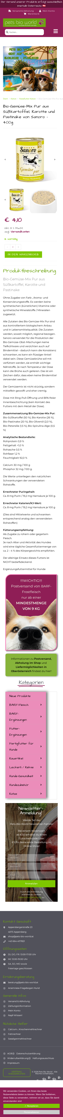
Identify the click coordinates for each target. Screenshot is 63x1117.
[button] (55, 31)
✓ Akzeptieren (31, 1106)
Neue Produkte (20, 696)
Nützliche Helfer (15, 1023)
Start (5, 98)
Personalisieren (31, 1112)
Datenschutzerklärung (30, 897)
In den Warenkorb (23, 254)
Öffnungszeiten (15, 948)
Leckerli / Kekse (21, 767)
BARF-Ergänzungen (18, 717)
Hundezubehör (19, 785)
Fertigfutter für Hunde (21, 746)
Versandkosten (20, 232)
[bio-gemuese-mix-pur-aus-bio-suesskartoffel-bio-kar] (30, 159)
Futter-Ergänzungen (18, 731)
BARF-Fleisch (18, 705)
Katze (13, 794)
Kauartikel (16, 758)
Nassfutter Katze (27, 98)
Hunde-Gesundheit (21, 776)
